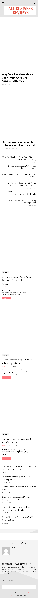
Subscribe (19, 586)
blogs (5, 272)
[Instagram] (22, 210)
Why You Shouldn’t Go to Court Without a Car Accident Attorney (17, 77)
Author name (16, 548)
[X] (31, 210)
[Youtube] (35, 210)
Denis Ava (5, 84)
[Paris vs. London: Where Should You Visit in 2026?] (19, 405)
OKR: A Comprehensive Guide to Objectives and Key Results (22, 193)
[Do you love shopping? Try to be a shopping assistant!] (19, 113)
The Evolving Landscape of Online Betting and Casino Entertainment (21, 184)
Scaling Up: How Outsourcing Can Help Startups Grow (19, 201)
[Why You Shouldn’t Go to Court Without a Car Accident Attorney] (19, 45)
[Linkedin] (26, 210)
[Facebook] (17, 210)
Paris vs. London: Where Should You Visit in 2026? (19, 175)
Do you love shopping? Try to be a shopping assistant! (22, 167)
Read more (6, 298)
